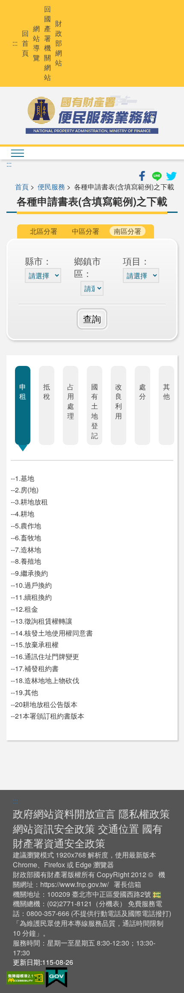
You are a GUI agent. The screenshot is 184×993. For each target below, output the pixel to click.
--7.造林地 (26, 549)
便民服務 (51, 187)
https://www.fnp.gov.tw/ (74, 884)
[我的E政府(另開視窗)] (56, 976)
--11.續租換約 (31, 597)
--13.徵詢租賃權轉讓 (41, 621)
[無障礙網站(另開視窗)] (26, 976)
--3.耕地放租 (29, 502)
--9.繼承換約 (29, 573)
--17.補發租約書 (35, 668)
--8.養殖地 (26, 561)
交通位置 (118, 828)
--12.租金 (24, 609)
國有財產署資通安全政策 (88, 835)
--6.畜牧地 (26, 537)
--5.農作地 (26, 525)
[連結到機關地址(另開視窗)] (157, 894)
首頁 (22, 187)
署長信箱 (127, 884)
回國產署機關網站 (47, 43)
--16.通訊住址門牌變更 (45, 656)
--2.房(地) (25, 490)
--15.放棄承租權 (35, 644)
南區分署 (127, 231)
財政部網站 (58, 43)
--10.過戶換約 (31, 585)
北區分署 (43, 231)
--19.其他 (24, 692)
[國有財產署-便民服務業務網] (92, 114)
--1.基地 (22, 478)
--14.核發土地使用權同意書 (52, 633)
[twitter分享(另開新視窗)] (171, 175)
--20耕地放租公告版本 (44, 704)
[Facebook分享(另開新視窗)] (143, 175)
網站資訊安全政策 (54, 828)
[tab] (22, 405)
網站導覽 (36, 43)
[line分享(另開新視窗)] (157, 175)
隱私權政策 (144, 813)
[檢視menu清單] (17, 153)
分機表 (109, 903)
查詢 (92, 318)
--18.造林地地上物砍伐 (45, 680)
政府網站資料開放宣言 (64, 813)
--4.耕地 (22, 514)
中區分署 (85, 231)
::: (15, 43)
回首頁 (25, 43)
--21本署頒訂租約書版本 (47, 716)
